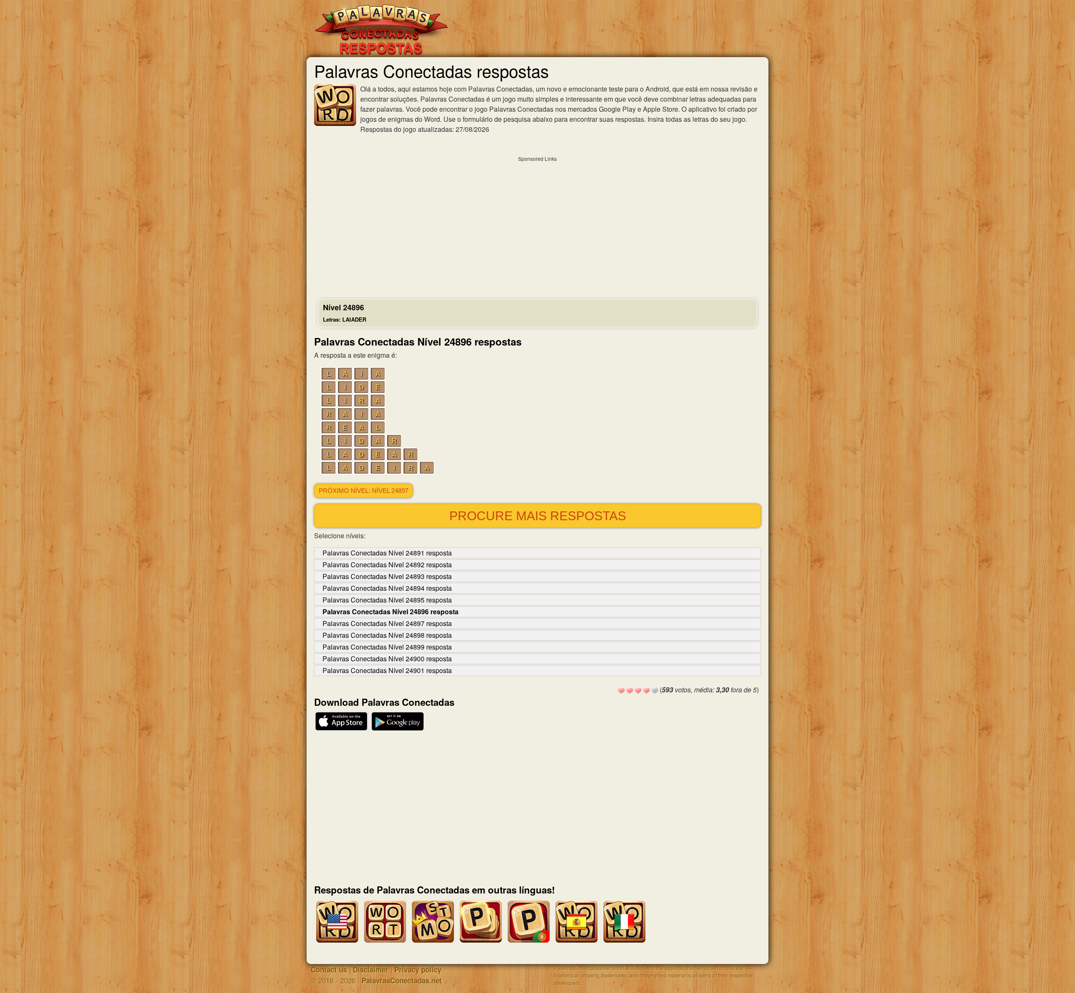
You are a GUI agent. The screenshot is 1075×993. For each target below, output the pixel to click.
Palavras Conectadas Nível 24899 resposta (387, 647)
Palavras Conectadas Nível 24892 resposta (387, 564)
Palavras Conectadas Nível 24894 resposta (387, 588)
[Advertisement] (537, 224)
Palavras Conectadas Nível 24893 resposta (387, 576)
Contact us (329, 969)
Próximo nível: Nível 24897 (363, 490)
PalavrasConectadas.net (402, 980)
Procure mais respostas (537, 516)
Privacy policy (417, 969)
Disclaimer (370, 969)
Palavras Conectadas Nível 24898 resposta (387, 635)
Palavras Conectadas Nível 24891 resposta (387, 553)
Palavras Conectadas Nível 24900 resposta (387, 658)
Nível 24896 (344, 312)
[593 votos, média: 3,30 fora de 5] (621, 690)
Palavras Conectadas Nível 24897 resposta (387, 623)
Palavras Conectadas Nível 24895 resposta (387, 600)
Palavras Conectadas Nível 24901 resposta (387, 670)
